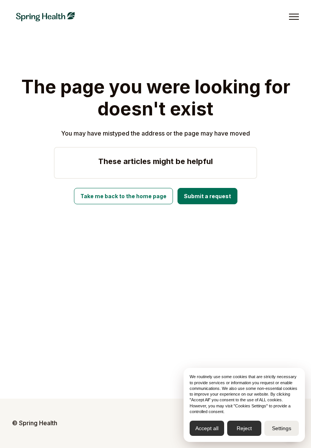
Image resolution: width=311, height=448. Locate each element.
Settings (281, 428)
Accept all (206, 428)
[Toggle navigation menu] (294, 16)
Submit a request (207, 196)
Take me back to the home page (123, 196)
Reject (244, 428)
